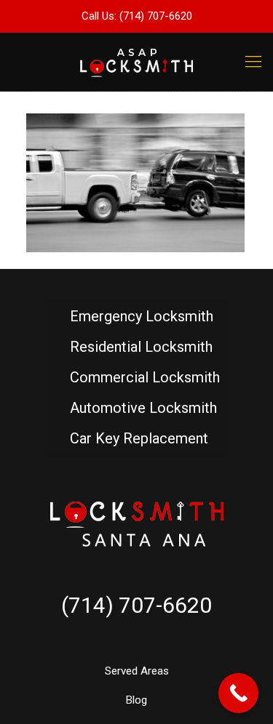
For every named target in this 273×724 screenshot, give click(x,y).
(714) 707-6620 (136, 605)
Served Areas (137, 670)
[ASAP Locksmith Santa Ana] (136, 62)
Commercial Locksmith (145, 377)
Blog (136, 700)
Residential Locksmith (141, 346)
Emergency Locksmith (141, 316)
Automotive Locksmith (143, 408)
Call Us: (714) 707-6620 (137, 16)
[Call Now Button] (238, 693)
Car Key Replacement (139, 438)
